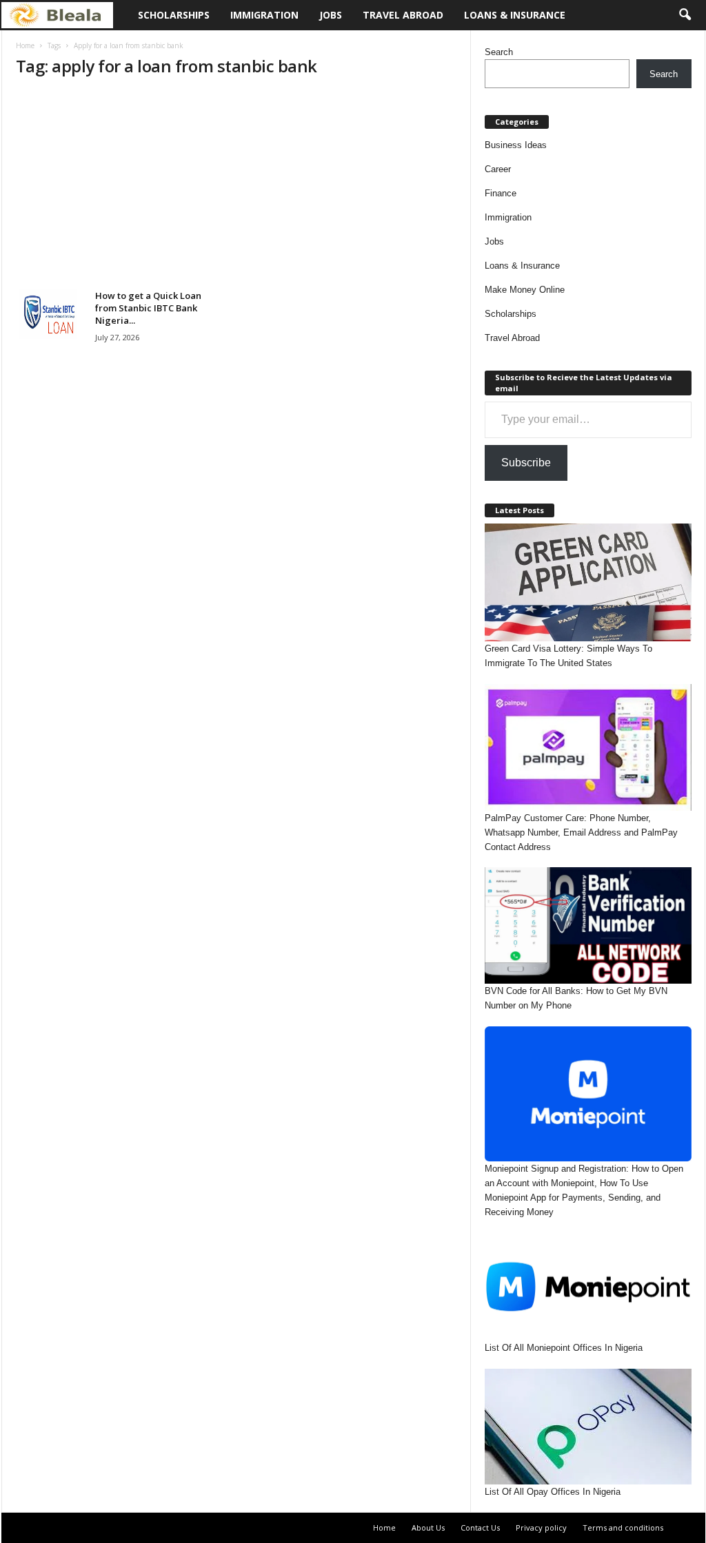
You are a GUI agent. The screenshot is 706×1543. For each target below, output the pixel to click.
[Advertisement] (236, 187)
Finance (500, 193)
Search (499, 52)
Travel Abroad (403, 14)
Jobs (330, 14)
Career (498, 169)
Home (25, 45)
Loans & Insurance (514, 14)
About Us (428, 1527)
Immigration (264, 14)
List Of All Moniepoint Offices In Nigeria (564, 1348)
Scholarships (174, 14)
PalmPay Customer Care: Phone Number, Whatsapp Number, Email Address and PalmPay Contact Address (581, 832)
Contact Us (480, 1527)
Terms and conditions (623, 1527)
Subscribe (526, 462)
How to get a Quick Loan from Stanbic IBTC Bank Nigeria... (148, 308)
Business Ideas (516, 145)
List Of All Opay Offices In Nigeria (553, 1492)
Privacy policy (541, 1527)
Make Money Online (525, 289)
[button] (684, 15)
